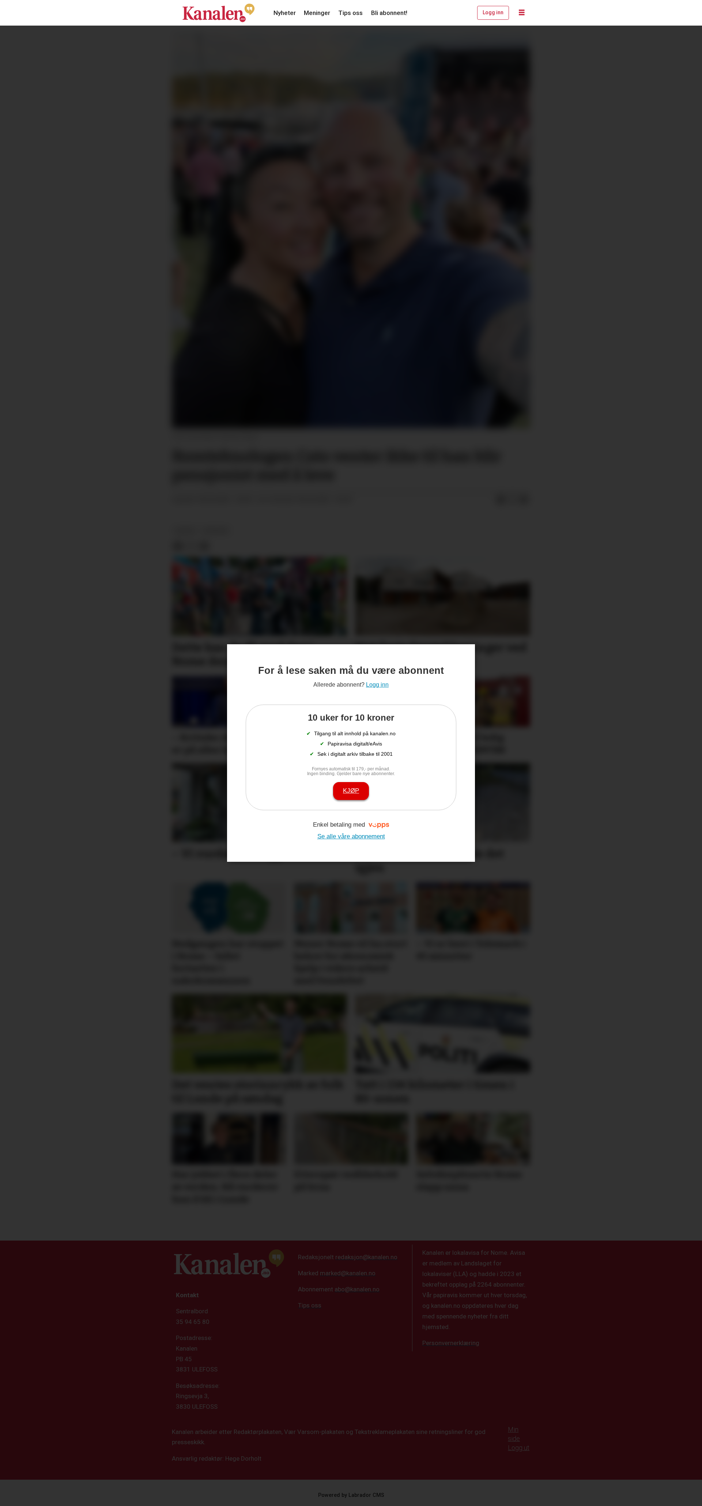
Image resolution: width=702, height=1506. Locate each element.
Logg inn (493, 12)
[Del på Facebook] (500, 499)
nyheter (216, 530)
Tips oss (350, 12)
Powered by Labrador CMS (351, 1495)
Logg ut (518, 1448)
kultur (185, 530)
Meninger (317, 12)
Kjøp (351, 790)
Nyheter (284, 12)
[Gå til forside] (219, 13)
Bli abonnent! (389, 12)
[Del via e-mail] (523, 499)
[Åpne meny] (522, 12)
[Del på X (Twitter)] (512, 499)
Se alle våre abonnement (351, 836)
